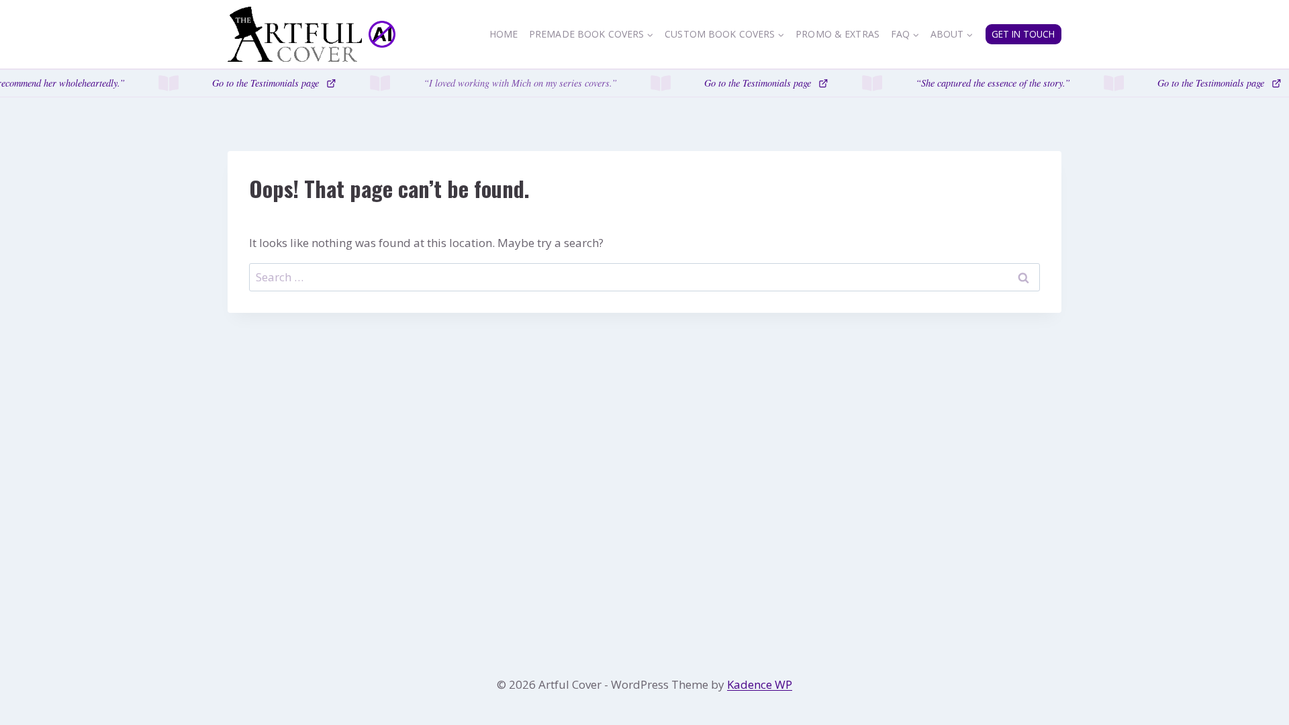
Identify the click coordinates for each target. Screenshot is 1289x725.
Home (503, 34)
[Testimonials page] (644, 83)
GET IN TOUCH (1023, 34)
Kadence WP (759, 684)
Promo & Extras (837, 34)
